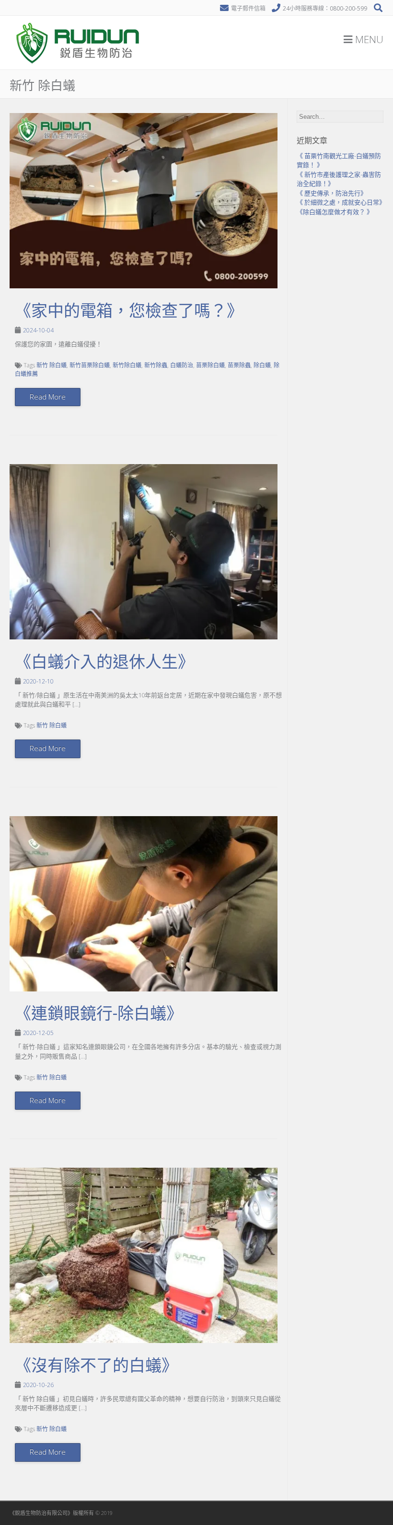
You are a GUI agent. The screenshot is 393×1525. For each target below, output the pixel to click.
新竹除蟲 (155, 365)
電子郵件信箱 (248, 8)
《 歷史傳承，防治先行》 (332, 193)
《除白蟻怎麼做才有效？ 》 (335, 211)
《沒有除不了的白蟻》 (96, 1365)
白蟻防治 (181, 365)
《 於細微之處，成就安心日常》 (341, 202)
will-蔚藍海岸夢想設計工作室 (44, 1520)
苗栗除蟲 (239, 365)
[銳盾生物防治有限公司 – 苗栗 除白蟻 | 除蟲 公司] (79, 67)
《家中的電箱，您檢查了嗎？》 (129, 310)
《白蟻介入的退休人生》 (104, 661)
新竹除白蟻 (127, 365)
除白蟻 (262, 365)
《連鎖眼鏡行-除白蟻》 (99, 1013)
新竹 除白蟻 (51, 365)
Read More (48, 396)
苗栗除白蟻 (210, 365)
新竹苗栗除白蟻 (89, 365)
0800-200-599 (348, 8)
